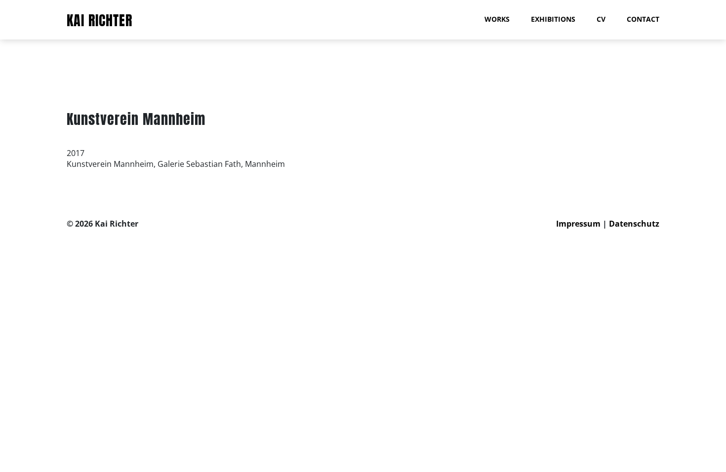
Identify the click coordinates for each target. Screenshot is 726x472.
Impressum (578, 223)
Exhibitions (553, 19)
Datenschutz (634, 223)
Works (497, 19)
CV (601, 19)
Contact (643, 19)
